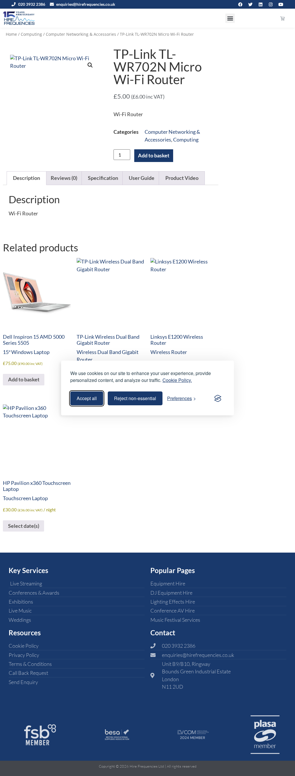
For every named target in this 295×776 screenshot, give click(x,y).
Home (11, 34)
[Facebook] (240, 4)
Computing (31, 34)
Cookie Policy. (177, 380)
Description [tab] (26, 178)
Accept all (87, 398)
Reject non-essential (135, 398)
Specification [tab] (103, 178)
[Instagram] (270, 4)
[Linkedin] (260, 4)
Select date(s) (23, 526)
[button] (230, 18)
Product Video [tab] (181, 178)
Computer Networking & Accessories (81, 34)
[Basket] (282, 18)
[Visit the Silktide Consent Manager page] (218, 398)
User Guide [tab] (141, 178)
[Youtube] (280, 4)
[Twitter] (250, 4)
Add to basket (153, 155)
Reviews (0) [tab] (64, 178)
